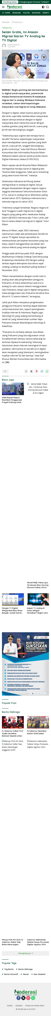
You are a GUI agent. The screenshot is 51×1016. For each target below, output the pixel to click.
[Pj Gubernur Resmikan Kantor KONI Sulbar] (38, 722)
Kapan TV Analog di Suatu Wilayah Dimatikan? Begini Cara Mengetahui (37, 610)
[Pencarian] (47, 7)
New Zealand (39, 974)
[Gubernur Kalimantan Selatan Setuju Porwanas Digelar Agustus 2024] (38, 838)
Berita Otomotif (11, 974)
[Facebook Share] (26, 371)
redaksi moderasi (13, 45)
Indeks (10, 1005)
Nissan (26, 974)
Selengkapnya (24, 953)
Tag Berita (8, 969)
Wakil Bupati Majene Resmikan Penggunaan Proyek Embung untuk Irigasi (12, 400)
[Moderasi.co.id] (14, 7)
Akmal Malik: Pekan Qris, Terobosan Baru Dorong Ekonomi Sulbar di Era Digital (37, 585)
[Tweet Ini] (31, 371)
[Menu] (3, 7)
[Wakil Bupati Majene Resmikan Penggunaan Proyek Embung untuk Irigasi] (13, 389)
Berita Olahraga (25, 969)
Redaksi (19, 1005)
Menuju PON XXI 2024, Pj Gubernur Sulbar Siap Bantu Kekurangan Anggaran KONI (12, 942)
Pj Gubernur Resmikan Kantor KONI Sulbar (36, 732)
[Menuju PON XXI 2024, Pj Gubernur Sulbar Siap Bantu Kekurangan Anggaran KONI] (13, 838)
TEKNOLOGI (7, 28)
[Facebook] (18, 998)
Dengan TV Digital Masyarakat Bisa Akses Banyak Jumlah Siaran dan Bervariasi (12, 610)
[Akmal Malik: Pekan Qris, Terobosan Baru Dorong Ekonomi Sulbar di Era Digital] (38, 481)
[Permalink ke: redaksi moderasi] (4, 45)
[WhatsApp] (33, 998)
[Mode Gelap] (43, 7)
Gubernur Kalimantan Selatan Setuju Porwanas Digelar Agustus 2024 (38, 942)
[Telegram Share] (42, 371)
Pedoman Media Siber (34, 1005)
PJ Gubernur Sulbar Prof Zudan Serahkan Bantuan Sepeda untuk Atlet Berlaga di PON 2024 (12, 733)
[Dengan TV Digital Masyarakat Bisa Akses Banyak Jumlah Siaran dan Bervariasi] (13, 599)
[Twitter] (23, 998)
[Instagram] (28, 998)
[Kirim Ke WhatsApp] (47, 371)
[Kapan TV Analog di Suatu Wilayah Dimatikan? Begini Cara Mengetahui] (38, 599)
